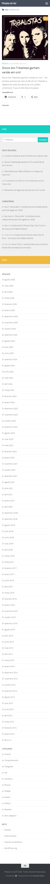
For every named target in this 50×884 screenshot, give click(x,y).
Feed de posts (10, 836)
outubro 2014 (10, 685)
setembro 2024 (10, 359)
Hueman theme (38, 876)
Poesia (7, 797)
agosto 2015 (9, 629)
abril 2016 (8, 586)
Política (7, 803)
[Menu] (46, 3)
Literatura (8, 779)
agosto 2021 (9, 482)
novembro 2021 (11, 464)
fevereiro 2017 (10, 568)
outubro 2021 (10, 470)
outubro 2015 (10, 617)
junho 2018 (9, 537)
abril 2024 (8, 384)
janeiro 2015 (9, 666)
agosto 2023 (9, 433)
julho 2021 (8, 488)
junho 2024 (9, 372)
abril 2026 (8, 292)
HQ (5, 772)
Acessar (7, 830)
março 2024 (9, 390)
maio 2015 (8, 648)
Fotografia (8, 766)
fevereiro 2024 (10, 396)
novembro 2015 (11, 611)
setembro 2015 (10, 623)
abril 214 (7, 740)
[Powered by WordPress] (16, 876)
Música (5, 63)
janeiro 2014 (9, 734)
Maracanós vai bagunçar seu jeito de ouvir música (24, 190)
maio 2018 (8, 543)
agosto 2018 (9, 525)
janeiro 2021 (9, 500)
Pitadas (7, 791)
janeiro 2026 (9, 310)
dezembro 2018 (11, 513)
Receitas (7, 809)
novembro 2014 (11, 679)
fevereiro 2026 (10, 304)
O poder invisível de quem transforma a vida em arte (26, 156)
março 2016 (9, 593)
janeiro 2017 (9, 574)
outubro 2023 (10, 421)
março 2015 (9, 660)
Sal (5, 207)
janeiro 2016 (9, 605)
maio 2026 (8, 286)
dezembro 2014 (11, 672)
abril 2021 (8, 494)
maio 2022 (8, 445)
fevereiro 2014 (10, 728)
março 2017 (9, 562)
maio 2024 (8, 378)
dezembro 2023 (11, 408)
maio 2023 (8, 439)
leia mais (8, 216)
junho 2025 (9, 353)
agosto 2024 (9, 365)
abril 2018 (8, 550)
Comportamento (11, 760)
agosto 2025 (9, 341)
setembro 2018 (10, 519)
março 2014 (9, 721)
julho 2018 (8, 531)
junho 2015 (9, 642)
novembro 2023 (11, 415)
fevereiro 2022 (10, 451)
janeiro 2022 (9, 457)
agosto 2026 (9, 279)
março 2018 (9, 556)
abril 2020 (8, 507)
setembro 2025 (10, 335)
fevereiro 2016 (10, 599)
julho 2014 (8, 703)
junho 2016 (9, 580)
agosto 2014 (9, 697)
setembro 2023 (10, 427)
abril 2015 (8, 654)
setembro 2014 (10, 691)
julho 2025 (8, 347)
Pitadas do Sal (9, 3)
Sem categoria (10, 815)
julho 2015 (8, 636)
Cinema (7, 754)
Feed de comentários (13, 842)
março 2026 (9, 298)
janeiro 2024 (9, 402)
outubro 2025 (10, 329)
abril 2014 (8, 715)
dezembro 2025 (11, 316)
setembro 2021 (10, 476)
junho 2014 (9, 709)
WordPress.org (10, 848)
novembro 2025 (11, 322)
